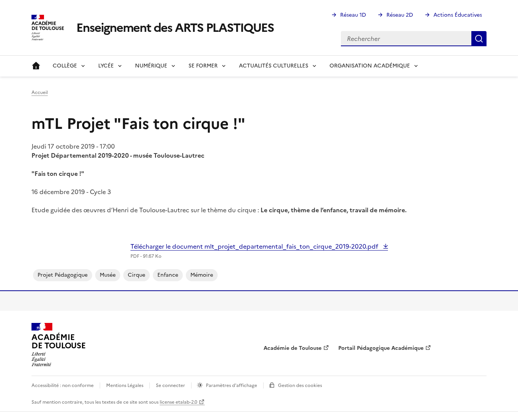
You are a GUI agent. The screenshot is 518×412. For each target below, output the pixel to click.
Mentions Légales (124, 385)
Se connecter (170, 385)
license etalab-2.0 (178, 402)
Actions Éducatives (457, 15)
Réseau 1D (353, 15)
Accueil (36, 66)
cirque (136, 275)
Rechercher (479, 38)
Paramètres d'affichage (231, 385)
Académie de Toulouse (293, 348)
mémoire (201, 275)
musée (108, 275)
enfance (167, 275)
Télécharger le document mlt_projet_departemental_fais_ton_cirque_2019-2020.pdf (255, 246)
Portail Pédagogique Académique (381, 348)
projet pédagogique (63, 275)
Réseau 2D (399, 15)
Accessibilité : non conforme (62, 385)
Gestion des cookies (300, 385)
